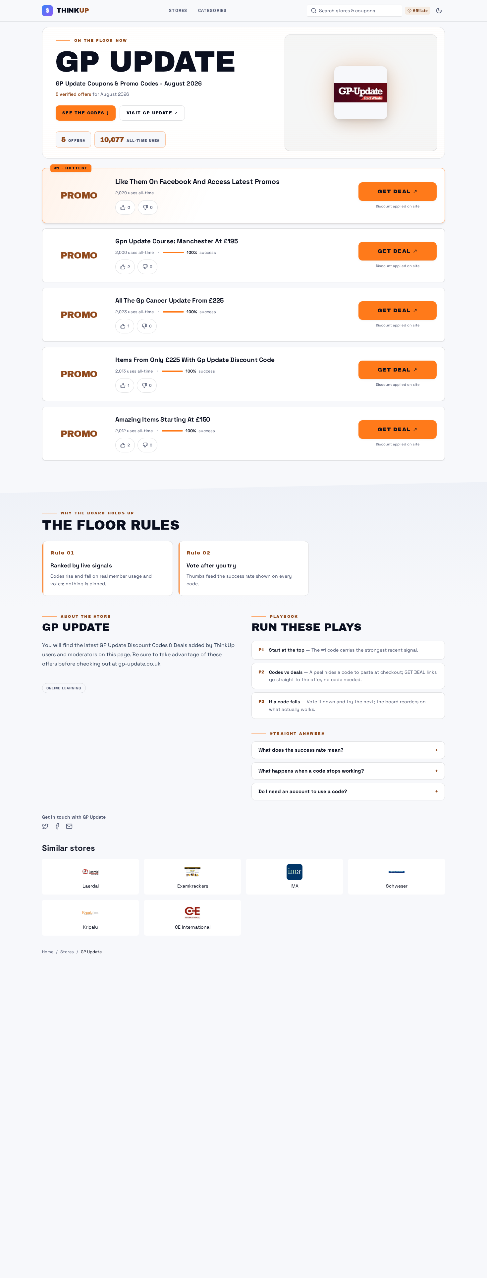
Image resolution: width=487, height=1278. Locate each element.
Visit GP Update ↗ (152, 113)
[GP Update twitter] (45, 826)
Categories (212, 10)
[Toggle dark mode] (439, 11)
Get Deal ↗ (397, 191)
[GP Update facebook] (57, 826)
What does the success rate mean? (348, 750)
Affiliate (420, 10)
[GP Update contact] (69, 826)
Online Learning (63, 688)
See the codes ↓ (85, 113)
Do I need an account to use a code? (348, 791)
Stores (178, 10)
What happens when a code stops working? (348, 771)
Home (47, 952)
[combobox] (354, 11)
